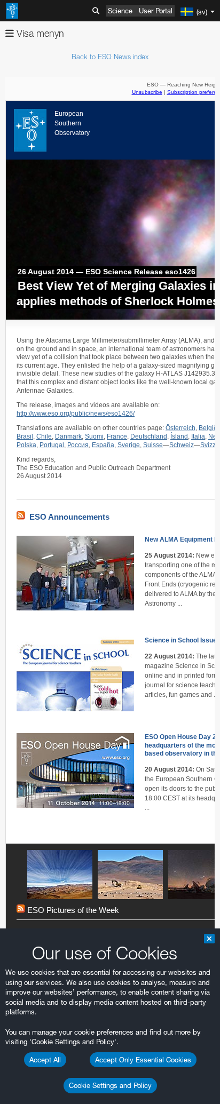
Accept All (45, 1059)
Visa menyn (39, 33)
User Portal (155, 10)
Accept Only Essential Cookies (143, 1059)
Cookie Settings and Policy (110, 1085)
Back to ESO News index (110, 56)
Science (120, 10)
